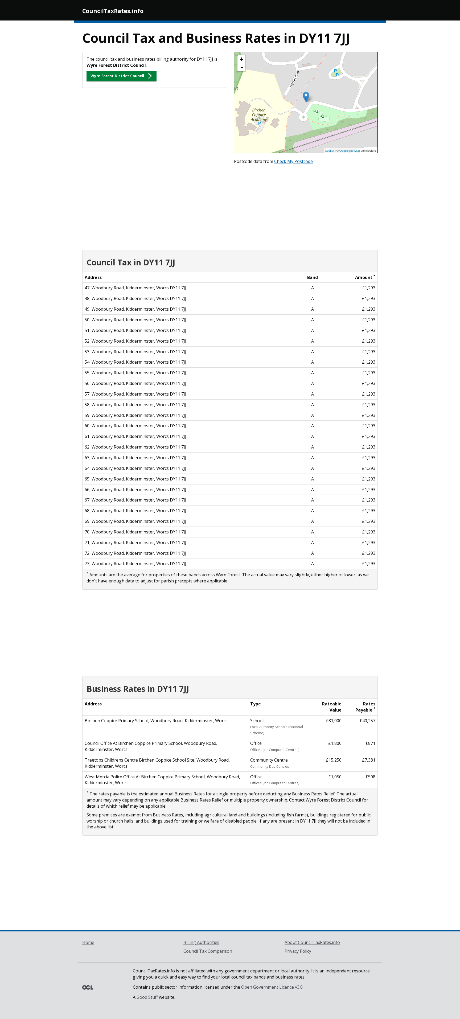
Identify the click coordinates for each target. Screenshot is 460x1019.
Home (88, 942)
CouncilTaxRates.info (112, 11)
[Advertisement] (230, 206)
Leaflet (329, 150)
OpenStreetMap (349, 150)
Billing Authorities (201, 942)
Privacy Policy (298, 951)
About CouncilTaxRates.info (312, 942)
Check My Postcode (293, 161)
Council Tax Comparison (207, 951)
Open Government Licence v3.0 (272, 987)
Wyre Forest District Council (117, 75)
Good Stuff (147, 997)
